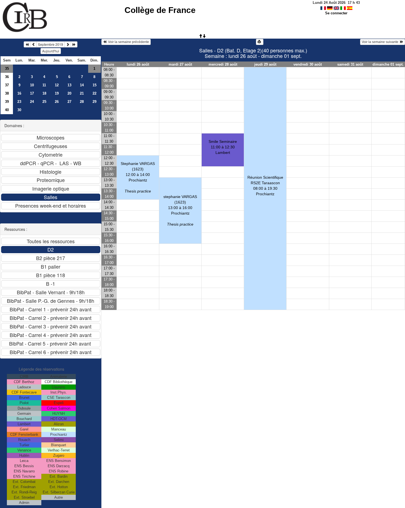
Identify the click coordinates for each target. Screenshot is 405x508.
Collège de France (160, 10)
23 (19, 102)
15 (94, 85)
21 (82, 93)
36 (7, 77)
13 (69, 85)
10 (32, 85)
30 (19, 110)
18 (44, 93)
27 (69, 102)
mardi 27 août (180, 64)
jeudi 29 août (265, 64)
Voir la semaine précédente (127, 42)
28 (82, 102)
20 (69, 93)
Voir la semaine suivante (381, 42)
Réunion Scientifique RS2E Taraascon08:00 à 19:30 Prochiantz (265, 185)
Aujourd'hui (50, 51)
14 (82, 85)
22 (94, 93)
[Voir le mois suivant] (67, 44)
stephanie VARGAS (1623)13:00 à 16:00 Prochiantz (180, 210)
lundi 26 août (138, 64)
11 (44, 85)
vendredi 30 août (307, 64)
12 (57, 85)
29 (94, 102)
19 (57, 93)
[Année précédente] (27, 44)
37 (7, 85)
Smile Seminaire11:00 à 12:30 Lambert (223, 147)
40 (7, 110)
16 (19, 93)
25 (44, 102)
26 (57, 102)
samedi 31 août (350, 64)
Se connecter (336, 13)
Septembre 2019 (50, 44)
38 (7, 93)
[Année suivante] (74, 44)
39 (7, 102)
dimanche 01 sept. (388, 64)
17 (32, 93)
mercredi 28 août (223, 64)
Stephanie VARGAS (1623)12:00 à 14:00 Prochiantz (138, 177)
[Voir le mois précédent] (33, 44)
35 (7, 68)
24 (32, 102)
